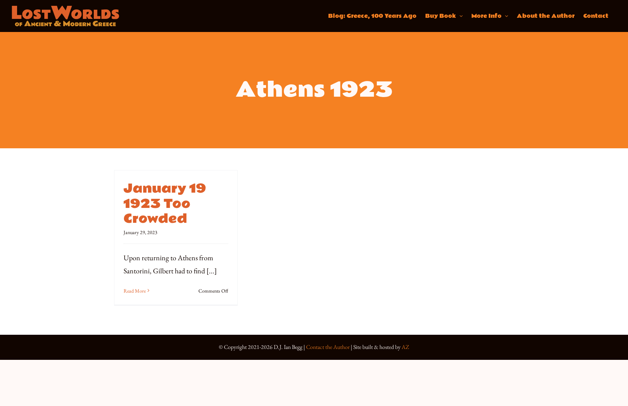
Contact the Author (328, 347)
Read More (135, 291)
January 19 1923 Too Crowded (165, 204)
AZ (405, 347)
